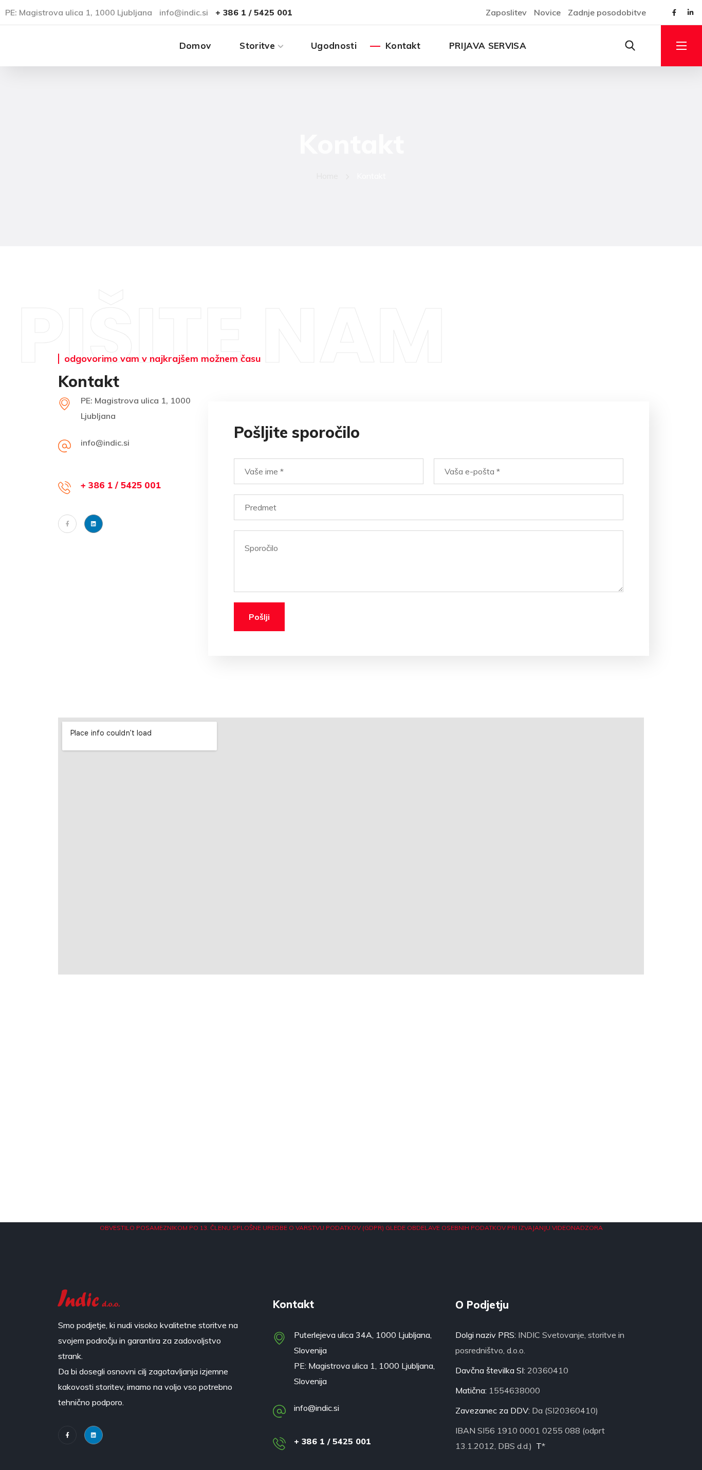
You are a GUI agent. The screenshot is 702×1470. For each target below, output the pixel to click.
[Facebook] (67, 523)
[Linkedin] (93, 1435)
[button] (630, 46)
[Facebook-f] (674, 12)
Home (327, 176)
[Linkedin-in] (690, 12)
